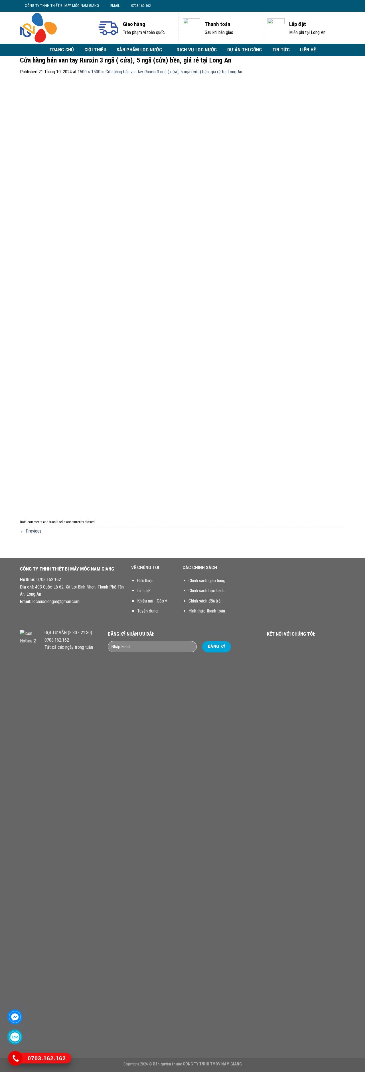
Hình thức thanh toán (206, 611)
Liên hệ (308, 50)
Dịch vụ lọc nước (197, 50)
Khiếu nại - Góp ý (152, 601)
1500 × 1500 (89, 71)
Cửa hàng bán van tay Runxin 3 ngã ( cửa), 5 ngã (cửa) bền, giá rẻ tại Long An (174, 71)
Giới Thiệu (95, 50)
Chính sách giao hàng (206, 580)
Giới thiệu (145, 580)
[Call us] (301, 645)
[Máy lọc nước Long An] (54, 28)
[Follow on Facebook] (323, 6)
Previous (30, 531)
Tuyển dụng (147, 611)
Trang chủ (61, 50)
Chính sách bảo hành (206, 590)
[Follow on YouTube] (308, 645)
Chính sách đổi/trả (204, 601)
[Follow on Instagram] (328, 6)
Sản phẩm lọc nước (139, 50)
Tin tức (281, 50)
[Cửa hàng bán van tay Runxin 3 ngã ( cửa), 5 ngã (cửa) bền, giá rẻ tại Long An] (182, 296)
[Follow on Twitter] (334, 6)
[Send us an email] (339, 6)
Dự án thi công (244, 50)
